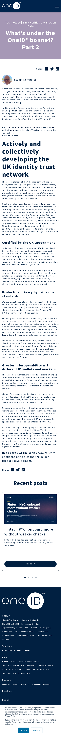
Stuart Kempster (25, 79)
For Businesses (23, 650)
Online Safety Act (44, 635)
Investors (25, 684)
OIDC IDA (26, 343)
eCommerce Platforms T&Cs (37, 669)
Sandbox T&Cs (24, 673)
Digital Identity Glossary (12, 628)
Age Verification (32, 624)
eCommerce (7, 631)
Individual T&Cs (9, 673)
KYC (26, 628)
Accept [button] (24, 730)
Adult (32, 635)
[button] (25, 577)
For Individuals (8, 650)
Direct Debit (36, 628)
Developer (7, 691)
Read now (30, 563)
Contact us (30, 665)
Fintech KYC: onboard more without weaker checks (28, 532)
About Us (6, 684)
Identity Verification (10, 620)
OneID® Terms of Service (12, 669)
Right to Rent (43, 631)
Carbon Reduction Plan (40, 684)
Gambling (6, 639)
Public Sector (22, 635)
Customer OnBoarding (31, 620)
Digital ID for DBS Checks (12, 624)
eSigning (47, 628)
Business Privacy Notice (29, 661)
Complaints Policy (45, 665)
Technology (13, 22)
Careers (15, 684)
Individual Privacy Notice (13, 665)
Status (13, 661)
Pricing (5, 700)
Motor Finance (8, 635)
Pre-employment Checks (25, 631)
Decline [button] (36, 730)
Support (5, 661)
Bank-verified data (35, 22)
